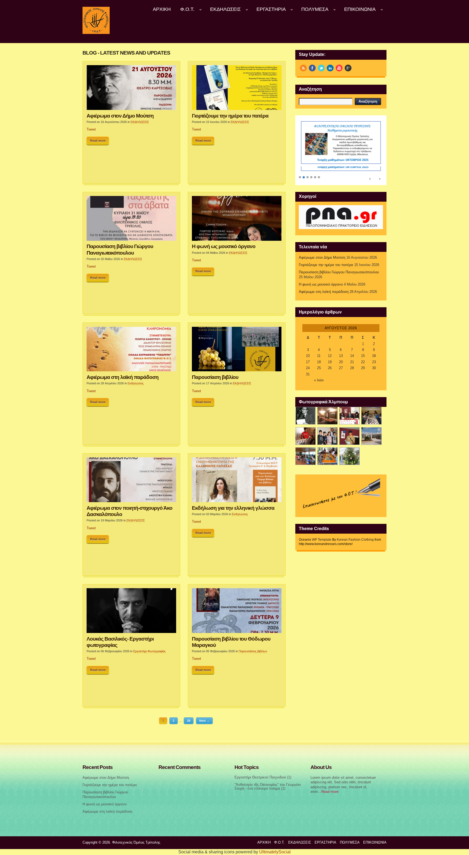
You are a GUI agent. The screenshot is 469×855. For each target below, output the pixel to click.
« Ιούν (319, 380)
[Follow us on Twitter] (321, 68)
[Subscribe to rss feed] (303, 68)
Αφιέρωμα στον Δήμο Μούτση (120, 116)
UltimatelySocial (275, 852)
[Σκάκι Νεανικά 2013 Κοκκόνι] (371, 436)
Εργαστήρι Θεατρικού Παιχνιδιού (260, 777)
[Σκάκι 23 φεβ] (371, 416)
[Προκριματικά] (327, 436)
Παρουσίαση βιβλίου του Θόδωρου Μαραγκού (231, 642)
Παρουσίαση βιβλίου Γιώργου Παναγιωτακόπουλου (120, 249)
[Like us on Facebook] (312, 68)
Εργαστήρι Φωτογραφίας (149, 651)
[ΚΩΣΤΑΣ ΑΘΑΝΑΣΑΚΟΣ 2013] (305, 436)
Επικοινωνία (357, 9)
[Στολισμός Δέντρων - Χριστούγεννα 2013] (349, 456)
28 (188, 720)
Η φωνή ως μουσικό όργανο (223, 246)
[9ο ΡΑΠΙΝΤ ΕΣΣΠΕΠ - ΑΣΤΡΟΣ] (327, 456)
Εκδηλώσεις (136, 383)
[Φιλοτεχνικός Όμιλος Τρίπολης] (96, 33)
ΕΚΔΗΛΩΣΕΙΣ (223, 9)
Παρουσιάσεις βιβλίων (253, 651)
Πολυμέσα (313, 9)
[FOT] (327, 416)
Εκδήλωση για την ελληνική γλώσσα (233, 508)
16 (374, 356)
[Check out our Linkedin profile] (330, 68)
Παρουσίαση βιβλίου (215, 377)
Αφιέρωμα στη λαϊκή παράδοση (123, 377)
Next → (204, 720)
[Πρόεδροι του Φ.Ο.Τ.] (305, 416)
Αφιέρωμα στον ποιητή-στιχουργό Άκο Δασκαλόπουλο (129, 511)
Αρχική (162, 9)
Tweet (91, 129)
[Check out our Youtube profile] (339, 68)
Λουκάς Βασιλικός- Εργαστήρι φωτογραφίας (120, 642)
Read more (98, 140)
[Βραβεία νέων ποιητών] (349, 436)
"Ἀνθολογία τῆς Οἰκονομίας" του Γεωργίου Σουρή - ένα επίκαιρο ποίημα (267, 787)
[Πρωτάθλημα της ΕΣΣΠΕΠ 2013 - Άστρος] (305, 456)
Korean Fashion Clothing (355, 540)
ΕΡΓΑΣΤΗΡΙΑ (269, 9)
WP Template (321, 540)
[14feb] (349, 416)
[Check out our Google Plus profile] (348, 68)
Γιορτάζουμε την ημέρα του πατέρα (230, 116)
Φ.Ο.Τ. (185, 9)
